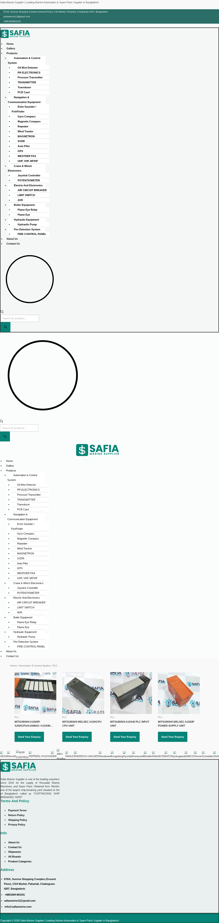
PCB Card (24, 92)
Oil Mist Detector (28, 67)
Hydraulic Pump (27, 224)
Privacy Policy (16, 824)
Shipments (14, 851)
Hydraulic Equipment (26, 219)
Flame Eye (24, 214)
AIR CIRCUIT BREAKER (32, 190)
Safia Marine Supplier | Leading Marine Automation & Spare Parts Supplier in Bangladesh (49, 2)
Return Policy (16, 815)
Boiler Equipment (24, 204)
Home (10, 43)
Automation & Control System (24, 60)
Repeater (23, 126)
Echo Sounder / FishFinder (24, 109)
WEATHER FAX (27, 156)
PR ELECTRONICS (29, 72)
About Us (12, 238)
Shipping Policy (17, 819)
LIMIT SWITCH (26, 195)
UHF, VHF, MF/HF (28, 161)
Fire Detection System (27, 229)
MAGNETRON (26, 136)
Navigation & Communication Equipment (24, 100)
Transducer (24, 87)
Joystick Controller (29, 175)
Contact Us (13, 243)
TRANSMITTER (27, 82)
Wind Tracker (25, 131)
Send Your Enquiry (29, 736)
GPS (20, 151)
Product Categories (19, 861)
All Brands (14, 856)
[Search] (5, 327)
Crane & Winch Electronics (20, 168)
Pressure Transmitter (30, 77)
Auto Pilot (24, 146)
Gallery (11, 48)
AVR (20, 200)
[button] (55, 53)
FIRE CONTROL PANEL (32, 234)
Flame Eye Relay (27, 209)
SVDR (21, 141)
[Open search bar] (2, 312)
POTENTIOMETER (29, 180)
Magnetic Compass (29, 121)
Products (12, 53)
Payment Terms (17, 810)
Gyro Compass (27, 116)
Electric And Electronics (28, 185)
